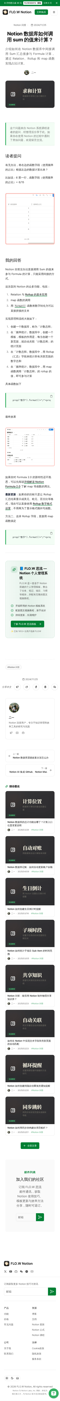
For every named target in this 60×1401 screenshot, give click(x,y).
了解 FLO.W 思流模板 (25, 624)
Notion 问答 (20, 25)
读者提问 (13, 156)
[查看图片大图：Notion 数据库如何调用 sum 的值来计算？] (30, 94)
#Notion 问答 (14, 667)
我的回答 (13, 260)
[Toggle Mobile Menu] (54, 12)
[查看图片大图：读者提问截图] (30, 219)
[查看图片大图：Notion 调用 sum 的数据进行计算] (30, 447)
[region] (30, 400)
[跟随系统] (18, 1378)
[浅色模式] (7, 1378)
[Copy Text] (51, 396)
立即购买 (41, 12)
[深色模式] (12, 1378)
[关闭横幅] (57, 3)
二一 (33, 72)
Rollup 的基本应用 (36, 294)
